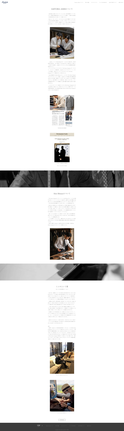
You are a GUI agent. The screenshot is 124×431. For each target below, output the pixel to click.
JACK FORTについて (112, 2)
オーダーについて (94, 2)
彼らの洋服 (87, 2)
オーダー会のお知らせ (103, 2)
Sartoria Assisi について (79, 2)
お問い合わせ (121, 2)
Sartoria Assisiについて (49, 425)
